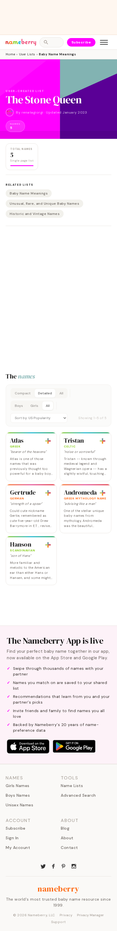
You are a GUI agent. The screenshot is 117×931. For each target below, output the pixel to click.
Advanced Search (78, 795)
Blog (65, 828)
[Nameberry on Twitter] (43, 865)
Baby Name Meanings (29, 193)
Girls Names (18, 785)
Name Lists (72, 785)
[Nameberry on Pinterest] (63, 865)
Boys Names (18, 795)
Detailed (45, 393)
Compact (23, 393)
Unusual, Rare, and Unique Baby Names (44, 203)
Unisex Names (19, 804)
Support (58, 922)
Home (10, 54)
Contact (69, 847)
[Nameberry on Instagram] (74, 865)
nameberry (58, 888)
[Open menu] (104, 42)
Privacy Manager (90, 915)
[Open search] (51, 42)
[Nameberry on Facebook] (53, 865)
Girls (34, 405)
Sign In (12, 837)
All (61, 393)
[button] (58, 405)
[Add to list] (48, 440)
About (67, 837)
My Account (18, 847)
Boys (19, 405)
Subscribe (81, 42)
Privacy (66, 915)
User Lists (27, 54)
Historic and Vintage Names (35, 214)
